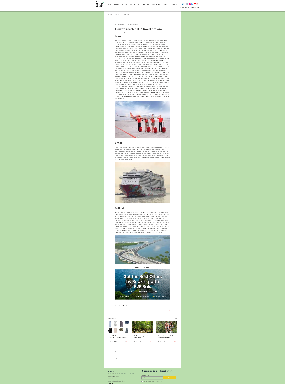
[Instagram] (190, 4)
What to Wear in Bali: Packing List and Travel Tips (118, 336)
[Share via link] (126, 305)
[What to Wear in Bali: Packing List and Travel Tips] (118, 327)
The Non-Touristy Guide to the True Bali (142, 336)
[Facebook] (187, 4)
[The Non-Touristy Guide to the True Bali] (142, 327)
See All (175, 318)
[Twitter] (192, 4)
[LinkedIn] (182, 4)
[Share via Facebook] (116, 305)
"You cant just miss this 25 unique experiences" (166, 336)
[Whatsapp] (185, 4)
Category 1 (117, 14)
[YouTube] (195, 4)
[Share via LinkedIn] (123, 305)
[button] (175, 14)
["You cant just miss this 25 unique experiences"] (166, 327)
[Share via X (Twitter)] (119, 305)
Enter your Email (145, 375)
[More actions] (169, 24)
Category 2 (126, 14)
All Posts (110, 14)
